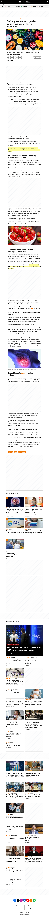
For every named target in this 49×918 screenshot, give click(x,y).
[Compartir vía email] (21, 57)
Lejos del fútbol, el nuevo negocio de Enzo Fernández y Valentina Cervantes (14, 828)
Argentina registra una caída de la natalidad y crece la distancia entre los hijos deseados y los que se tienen (33, 704)
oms (19, 452)
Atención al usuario (17, 905)
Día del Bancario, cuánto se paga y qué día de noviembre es (14, 816)
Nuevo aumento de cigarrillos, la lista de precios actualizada (34, 795)
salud (32, 308)
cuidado (23, 452)
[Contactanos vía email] (16, 908)
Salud (14, 18)
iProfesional (9, 18)
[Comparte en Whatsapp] (13, 57)
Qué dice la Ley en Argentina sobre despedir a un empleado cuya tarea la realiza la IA (14, 796)
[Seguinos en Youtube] (27, 900)
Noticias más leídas (12, 622)
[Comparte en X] (11, 57)
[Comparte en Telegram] (19, 57)
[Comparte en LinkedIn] (16, 57)
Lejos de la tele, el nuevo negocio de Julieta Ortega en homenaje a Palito (14, 860)
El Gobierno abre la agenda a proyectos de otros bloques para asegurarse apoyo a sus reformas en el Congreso (34, 860)
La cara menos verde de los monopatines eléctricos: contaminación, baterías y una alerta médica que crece (33, 725)
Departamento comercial (31, 906)
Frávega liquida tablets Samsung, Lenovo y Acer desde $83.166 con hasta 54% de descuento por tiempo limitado (14, 682)
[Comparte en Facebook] (8, 57)
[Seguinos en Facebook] (14, 900)
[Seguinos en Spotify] (34, 900)
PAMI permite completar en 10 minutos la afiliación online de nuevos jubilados (33, 532)
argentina (11, 452)
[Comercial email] (30, 909)
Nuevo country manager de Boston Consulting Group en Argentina (33, 839)
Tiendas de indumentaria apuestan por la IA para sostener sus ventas (24, 648)
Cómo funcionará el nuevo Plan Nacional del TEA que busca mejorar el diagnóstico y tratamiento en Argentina (33, 512)
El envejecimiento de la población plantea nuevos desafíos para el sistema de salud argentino (13, 554)
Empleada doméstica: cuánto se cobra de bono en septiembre (14, 744)
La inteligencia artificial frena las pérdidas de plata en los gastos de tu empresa (14, 724)
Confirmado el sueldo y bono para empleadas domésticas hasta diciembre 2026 (14, 881)
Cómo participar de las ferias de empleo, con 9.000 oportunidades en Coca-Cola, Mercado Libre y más (15, 870)
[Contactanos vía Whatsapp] (19, 908)
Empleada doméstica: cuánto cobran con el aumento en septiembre (13, 734)
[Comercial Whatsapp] (33, 909)
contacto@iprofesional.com (25, 914)
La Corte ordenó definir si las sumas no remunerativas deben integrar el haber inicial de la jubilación (15, 838)
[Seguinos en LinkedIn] (24, 900)
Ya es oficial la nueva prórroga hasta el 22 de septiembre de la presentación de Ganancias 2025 (15, 775)
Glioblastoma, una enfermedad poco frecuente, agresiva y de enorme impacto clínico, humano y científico (14, 512)
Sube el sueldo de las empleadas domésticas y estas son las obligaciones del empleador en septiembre (33, 661)
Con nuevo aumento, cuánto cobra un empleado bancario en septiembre (33, 775)
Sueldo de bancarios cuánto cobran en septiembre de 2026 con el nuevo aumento (15, 692)
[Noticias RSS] (30, 900)
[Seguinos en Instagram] (21, 900)
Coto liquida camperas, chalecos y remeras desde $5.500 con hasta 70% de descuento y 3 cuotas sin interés (14, 661)
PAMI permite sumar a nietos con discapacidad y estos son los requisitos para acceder (15, 532)
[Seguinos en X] (18, 900)
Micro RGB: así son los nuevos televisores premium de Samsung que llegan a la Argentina (14, 703)
